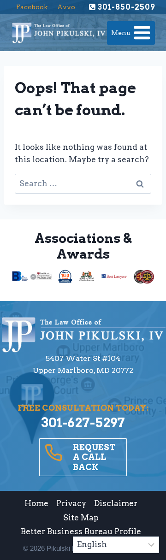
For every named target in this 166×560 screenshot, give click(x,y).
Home (36, 503)
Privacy (71, 503)
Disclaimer (115, 503)
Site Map (81, 517)
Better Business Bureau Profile (81, 531)
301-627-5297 (83, 422)
